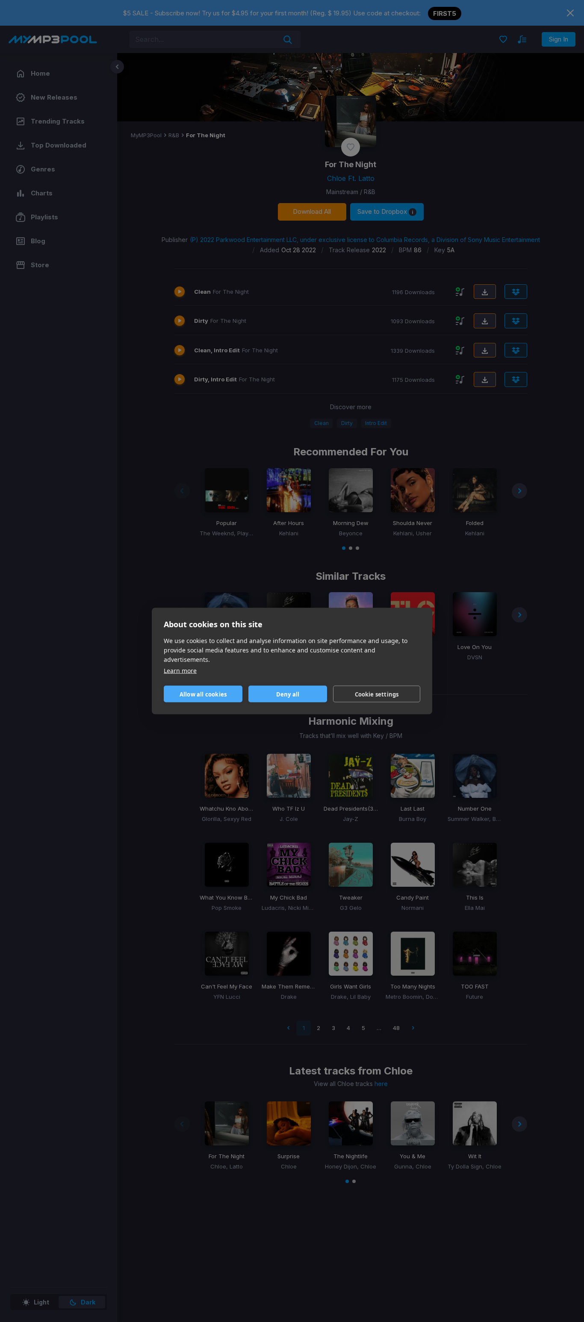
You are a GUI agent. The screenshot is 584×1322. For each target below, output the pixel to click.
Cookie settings (377, 694)
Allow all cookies (203, 694)
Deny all (288, 694)
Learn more (180, 671)
